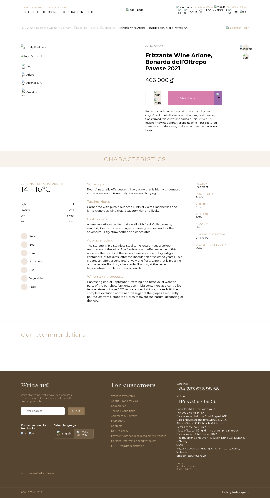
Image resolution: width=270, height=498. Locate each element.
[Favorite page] (185, 11)
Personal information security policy (133, 440)
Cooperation (71, 12)
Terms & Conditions (123, 410)
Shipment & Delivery (124, 415)
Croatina (31, 92)
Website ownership (123, 395)
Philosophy (118, 420)
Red (29, 66)
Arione (30, 74)
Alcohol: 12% (34, 82)
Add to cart (191, 97)
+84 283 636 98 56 (203, 6)
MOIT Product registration (127, 445)
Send (76, 411)
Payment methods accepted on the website (138, 435)
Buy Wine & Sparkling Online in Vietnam (46, 27)
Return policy (119, 430)
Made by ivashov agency (235, 492)
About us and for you (124, 400)
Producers (47, 12)
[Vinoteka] (134, 9)
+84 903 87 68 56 (236, 6)
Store (29, 12)
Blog (90, 12)
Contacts (116, 425)
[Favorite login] (218, 98)
